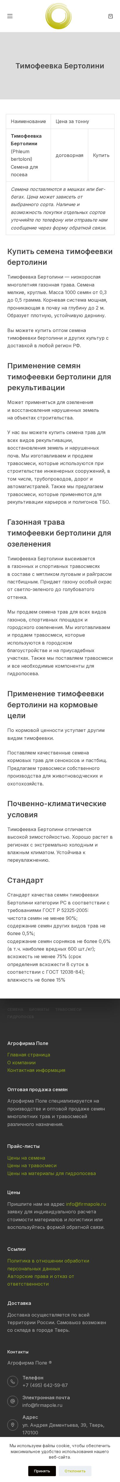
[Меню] (10, 16)
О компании (21, 1062)
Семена (15, 1009)
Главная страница (28, 1055)
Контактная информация (36, 1070)
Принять (42, 1471)
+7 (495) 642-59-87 (45, 1385)
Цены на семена (26, 1158)
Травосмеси (68, 1009)
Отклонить (75, 1471)
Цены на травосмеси (32, 1165)
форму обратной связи (78, 228)
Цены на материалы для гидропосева (51, 1173)
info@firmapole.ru (86, 1204)
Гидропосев (20, 1017)
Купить (101, 155)
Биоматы (39, 1009)
